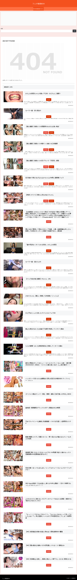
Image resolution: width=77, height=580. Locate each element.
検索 (2, 28)
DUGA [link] (48, 99)
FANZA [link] (46, 132)
